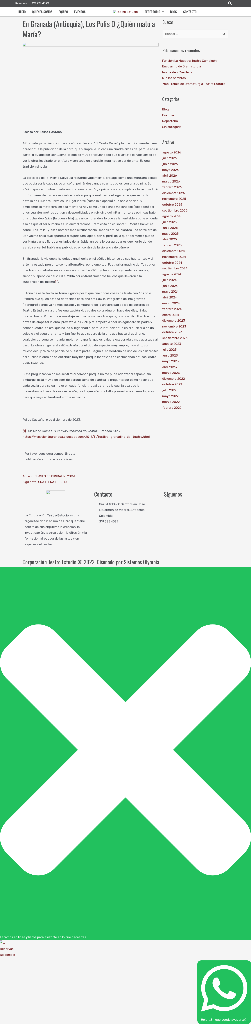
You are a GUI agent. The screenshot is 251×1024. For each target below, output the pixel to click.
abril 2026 (169, 175)
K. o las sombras (174, 78)
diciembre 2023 (173, 320)
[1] (56, 282)
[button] (230, 3)
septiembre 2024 (174, 268)
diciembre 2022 (173, 378)
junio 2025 (170, 228)
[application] (162, 12)
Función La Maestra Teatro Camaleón (189, 60)
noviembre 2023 (174, 326)
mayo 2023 (170, 361)
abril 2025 (169, 239)
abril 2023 (169, 367)
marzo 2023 (171, 373)
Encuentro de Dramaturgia (181, 66)
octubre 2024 (172, 262)
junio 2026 (170, 164)
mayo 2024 (170, 291)
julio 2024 (169, 280)
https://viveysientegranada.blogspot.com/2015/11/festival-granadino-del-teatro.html (86, 436)
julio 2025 (169, 222)
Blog (165, 109)
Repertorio (170, 121)
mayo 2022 (170, 396)
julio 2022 (169, 390)
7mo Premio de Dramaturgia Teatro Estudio (193, 84)
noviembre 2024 (174, 257)
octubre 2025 (172, 204)
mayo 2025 (170, 233)
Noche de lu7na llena (177, 72)
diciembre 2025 (173, 193)
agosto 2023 (171, 343)
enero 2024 (170, 315)
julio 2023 (169, 349)
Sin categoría (172, 127)
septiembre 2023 (174, 338)
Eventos (168, 115)
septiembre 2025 (174, 210)
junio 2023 (170, 355)
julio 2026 (169, 158)
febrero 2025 (172, 245)
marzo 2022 (171, 402)
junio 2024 (170, 286)
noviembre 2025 (174, 198)
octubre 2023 (172, 332)
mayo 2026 (170, 170)
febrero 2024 (172, 309)
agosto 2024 (171, 274)
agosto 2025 (171, 216)
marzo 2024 (171, 303)
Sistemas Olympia (141, 562)
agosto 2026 (171, 152)
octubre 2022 (172, 384)
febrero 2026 (172, 187)
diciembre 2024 (173, 251)
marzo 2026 (171, 181)
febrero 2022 (172, 407)
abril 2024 (169, 297)
